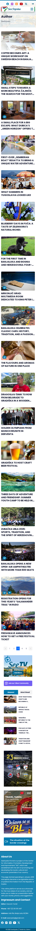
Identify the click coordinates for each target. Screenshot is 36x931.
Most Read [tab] (25, 692)
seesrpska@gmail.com (15, 918)
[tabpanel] (18, 721)
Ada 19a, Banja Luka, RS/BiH (18, 913)
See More (18, 673)
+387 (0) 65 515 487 (14, 909)
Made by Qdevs (25, 930)
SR (33, 4)
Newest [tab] (11, 692)
